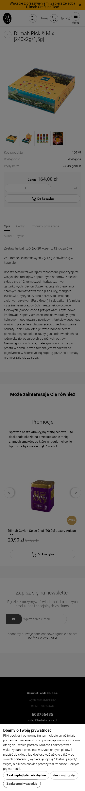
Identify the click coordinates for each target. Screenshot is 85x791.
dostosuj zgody (64, 775)
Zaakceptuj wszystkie (22, 783)
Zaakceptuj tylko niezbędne (26, 775)
